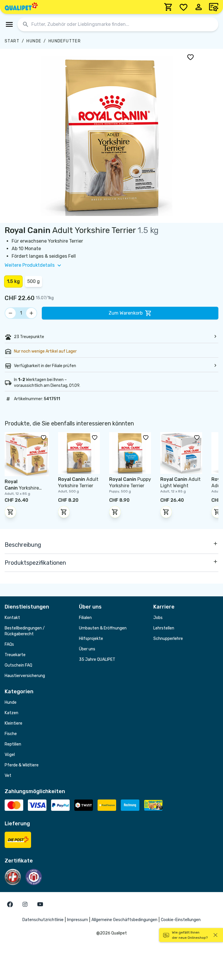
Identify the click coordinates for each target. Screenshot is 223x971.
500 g (33, 281)
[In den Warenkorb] (10, 512)
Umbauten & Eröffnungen (103, 628)
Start (12, 41)
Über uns (87, 649)
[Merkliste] (183, 7)
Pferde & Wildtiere (22, 765)
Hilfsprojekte (91, 638)
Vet (8, 775)
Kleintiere (13, 723)
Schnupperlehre (168, 638)
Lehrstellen (163, 628)
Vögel (10, 754)
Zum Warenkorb (126, 313)
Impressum (77, 919)
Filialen (85, 617)
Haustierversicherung (25, 675)
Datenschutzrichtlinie (43, 919)
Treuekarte (15, 654)
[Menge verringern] (10, 313)
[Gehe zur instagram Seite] (25, 904)
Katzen (11, 712)
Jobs (158, 617)
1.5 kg (13, 281)
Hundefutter (64, 41)
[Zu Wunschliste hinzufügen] (190, 56)
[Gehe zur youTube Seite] (40, 904)
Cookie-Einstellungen (181, 919)
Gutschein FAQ (18, 665)
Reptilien (13, 744)
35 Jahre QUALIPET (97, 659)
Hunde (33, 41)
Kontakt (12, 617)
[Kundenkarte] (213, 7)
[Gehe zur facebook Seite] (10, 904)
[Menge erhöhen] (31, 313)
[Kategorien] (9, 24)
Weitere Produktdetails (30, 265)
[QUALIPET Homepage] (21, 7)
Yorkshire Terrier (22, 488)
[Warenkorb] (168, 7)
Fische (11, 733)
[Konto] (198, 7)
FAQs (9, 644)
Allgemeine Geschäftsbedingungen (124, 919)
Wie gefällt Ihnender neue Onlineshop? (190, 935)
